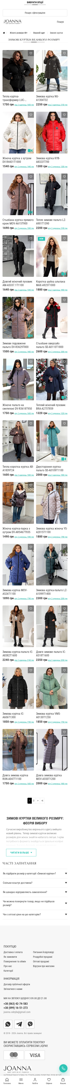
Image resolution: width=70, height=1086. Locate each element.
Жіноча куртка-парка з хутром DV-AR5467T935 (16, 530)
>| (42, 800)
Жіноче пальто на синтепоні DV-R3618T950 (17, 406)
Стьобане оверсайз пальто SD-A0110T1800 (49, 345)
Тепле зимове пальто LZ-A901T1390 (51, 221)
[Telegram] (19, 1024)
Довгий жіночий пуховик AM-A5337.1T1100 (17, 283)
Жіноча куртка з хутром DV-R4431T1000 (17, 160)
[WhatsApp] (8, 1024)
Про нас (8, 966)
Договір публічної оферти (17, 984)
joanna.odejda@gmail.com (17, 1012)
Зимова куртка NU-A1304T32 (47, 98)
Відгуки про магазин (43, 966)
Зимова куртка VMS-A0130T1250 (48, 715)
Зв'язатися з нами (13, 989)
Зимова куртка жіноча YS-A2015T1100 (51, 530)
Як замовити (10, 956)
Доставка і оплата (13, 952)
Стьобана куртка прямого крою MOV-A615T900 (18, 221)
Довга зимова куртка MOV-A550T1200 (49, 777)
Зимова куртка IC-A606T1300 (13, 715)
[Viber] (30, 1024)
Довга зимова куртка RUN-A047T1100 (15, 777)
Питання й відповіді (43, 952)
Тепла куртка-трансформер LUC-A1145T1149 (14, 98)
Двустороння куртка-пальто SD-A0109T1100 (49, 468)
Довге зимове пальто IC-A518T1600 (51, 653)
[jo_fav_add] (31, 53)
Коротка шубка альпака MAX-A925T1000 (50, 283)
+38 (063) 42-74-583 (16, 1003)
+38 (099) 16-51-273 (16, 1008)
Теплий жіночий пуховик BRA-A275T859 (51, 406)
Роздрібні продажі (42, 956)
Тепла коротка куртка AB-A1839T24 (18, 468)
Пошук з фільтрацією (35, 12)
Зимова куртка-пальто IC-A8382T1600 (18, 653)
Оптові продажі (41, 961)
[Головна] (4, 33)
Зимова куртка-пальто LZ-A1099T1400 (51, 591)
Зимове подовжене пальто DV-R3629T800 (16, 345)
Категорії (8, 970)
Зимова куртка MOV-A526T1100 (15, 591)
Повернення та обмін (15, 961)
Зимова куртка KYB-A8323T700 (48, 160)
